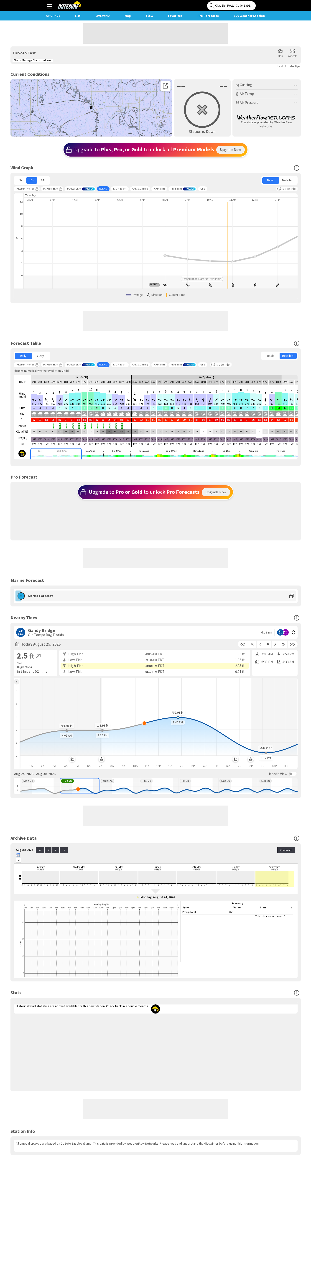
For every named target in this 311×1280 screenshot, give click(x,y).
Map (128, 16)
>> (63, 850)
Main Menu (49, 6)
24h (43, 180)
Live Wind (103, 16)
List (78, 16)
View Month (286, 850)
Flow (149, 16)
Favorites (175, 16)
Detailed (287, 180)
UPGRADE (53, 16)
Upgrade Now (230, 149)
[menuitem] (20, 180)
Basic (270, 180)
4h (20, 180)
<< (39, 850)
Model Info (289, 189)
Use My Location (260, 4)
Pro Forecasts (208, 16)
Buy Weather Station (249, 16)
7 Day (40, 356)
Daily (23, 356)
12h (31, 180)
